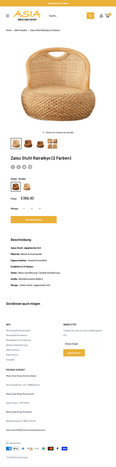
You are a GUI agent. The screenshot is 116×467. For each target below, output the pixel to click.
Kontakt (10, 359)
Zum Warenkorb (33, 219)
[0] (107, 15)
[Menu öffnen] (7, 16)
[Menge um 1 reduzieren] (24, 208)
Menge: (15, 208)
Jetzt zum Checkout (82, 219)
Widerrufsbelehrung (17, 344)
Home (9, 30)
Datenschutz (12, 349)
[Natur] (27, 187)
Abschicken (74, 352)
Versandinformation (16, 335)
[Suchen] (90, 15)
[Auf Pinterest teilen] (18, 166)
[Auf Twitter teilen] (24, 166)
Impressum (12, 354)
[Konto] (101, 15)
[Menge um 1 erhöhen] (40, 208)
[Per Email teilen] (30, 166)
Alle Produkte (21, 30)
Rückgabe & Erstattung (18, 339)
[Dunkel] (16, 187)
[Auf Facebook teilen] (13, 166)
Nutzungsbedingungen (18, 330)
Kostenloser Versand (58, 3)
